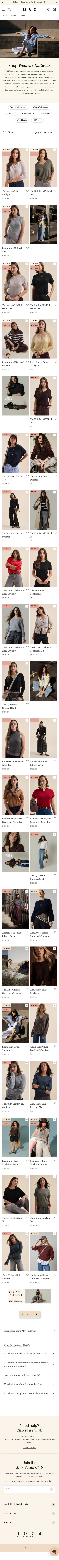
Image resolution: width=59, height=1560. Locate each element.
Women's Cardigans (18, 107)
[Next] (56, 2)
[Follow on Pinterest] (33, 1533)
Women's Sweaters (40, 107)
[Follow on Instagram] (26, 1533)
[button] (45, 132)
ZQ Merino (37, 120)
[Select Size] (26, 149)
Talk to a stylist (29, 1448)
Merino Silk (45, 114)
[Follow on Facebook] (18, 1533)
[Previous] (2, 2)
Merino (11, 114)
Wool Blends (22, 120)
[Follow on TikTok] (40, 1533)
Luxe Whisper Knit (28, 114)
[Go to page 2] (36, 1314)
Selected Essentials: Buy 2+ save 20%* (29, 2)
